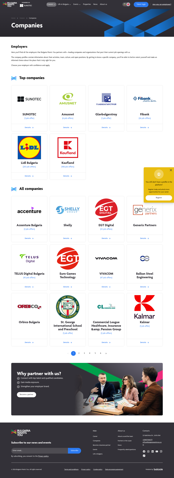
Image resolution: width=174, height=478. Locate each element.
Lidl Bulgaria (29, 163)
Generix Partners (144, 225)
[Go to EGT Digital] (106, 210)
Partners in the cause (125, 441)
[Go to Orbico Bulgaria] (29, 307)
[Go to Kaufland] (68, 147)
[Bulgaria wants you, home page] (46, 433)
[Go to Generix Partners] (145, 210)
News (120, 445)
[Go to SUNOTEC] (29, 99)
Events (95, 449)
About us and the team (125, 436)
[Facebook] (144, 451)
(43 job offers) (106, 229)
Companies (96, 441)
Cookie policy (97, 469)
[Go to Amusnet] (68, 99)
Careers (22, 18)
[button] (141, 4)
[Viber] (161, 451)
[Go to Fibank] (145, 99)
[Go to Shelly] (68, 210)
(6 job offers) (67, 118)
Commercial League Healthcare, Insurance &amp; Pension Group (106, 326)
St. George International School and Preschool (68, 326)
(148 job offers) (67, 167)
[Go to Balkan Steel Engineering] (145, 258)
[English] (128, 4)
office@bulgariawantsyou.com (152, 444)
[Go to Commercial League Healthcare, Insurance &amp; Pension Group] (106, 307)
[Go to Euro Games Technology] (68, 258)
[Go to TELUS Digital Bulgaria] (29, 258)
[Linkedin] (152, 451)
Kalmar (145, 322)
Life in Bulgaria (97, 454)
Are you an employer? (162, 4)
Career (95, 436)
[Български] (124, 4)
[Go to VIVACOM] (106, 258)
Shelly (68, 225)
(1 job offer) (29, 118)
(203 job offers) (29, 167)
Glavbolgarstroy (106, 114)
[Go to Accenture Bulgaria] (29, 210)
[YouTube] (156, 451)
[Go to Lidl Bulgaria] (29, 147)
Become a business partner (102, 445)
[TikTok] (144, 455)
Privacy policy (43, 456)
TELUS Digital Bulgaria (29, 274)
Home (13, 18)
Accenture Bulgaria (29, 225)
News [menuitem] (95, 4)
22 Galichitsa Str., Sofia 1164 (151, 435)
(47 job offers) (106, 278)
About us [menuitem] (103, 4)
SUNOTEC (29, 114)
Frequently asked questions (127, 449)
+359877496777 (147, 440)
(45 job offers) (29, 278)
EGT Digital (106, 225)
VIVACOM (106, 274)
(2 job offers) (29, 229)
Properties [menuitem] (87, 4)
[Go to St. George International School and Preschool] (68, 307)
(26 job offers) (145, 118)
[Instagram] (148, 451)
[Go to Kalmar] (144, 307)
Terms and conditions (71, 469)
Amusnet (68, 114)
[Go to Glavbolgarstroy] (106, 99)
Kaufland (68, 163)
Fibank (144, 114)
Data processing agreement (114, 469)
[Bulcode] (158, 469)
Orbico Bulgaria (29, 322)
